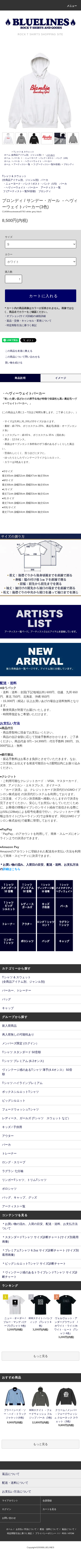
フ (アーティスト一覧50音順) (46, 164)
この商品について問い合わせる (22, 356)
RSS (64, 1533)
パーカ (17, 158)
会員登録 (47, 1500)
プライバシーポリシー (45, 1533)
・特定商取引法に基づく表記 (20, 325)
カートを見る (49, 1509)
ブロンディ (69, 164)
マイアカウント (10, 1500)
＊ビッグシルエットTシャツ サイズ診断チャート (34, 1263)
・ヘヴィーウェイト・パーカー (37, 161)
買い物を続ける (13, 362)
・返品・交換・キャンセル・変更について (28, 320)
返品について (68, 1529)
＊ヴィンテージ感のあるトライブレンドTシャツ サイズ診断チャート (39, 1274)
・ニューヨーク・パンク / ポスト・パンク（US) (45, 158)
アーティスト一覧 (22, 164)
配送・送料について (49, 1529)
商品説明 (20, 377)
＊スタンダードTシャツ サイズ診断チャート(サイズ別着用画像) (40, 1239)
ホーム (7, 155)
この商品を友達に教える (18, 350)
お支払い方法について (26, 1529)
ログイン (6, 1509)
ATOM (71, 1533)
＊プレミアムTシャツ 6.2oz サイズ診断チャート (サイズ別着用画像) (40, 1252)
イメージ (60, 377)
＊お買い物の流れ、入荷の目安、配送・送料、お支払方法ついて (40, 1226)
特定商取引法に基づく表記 (19, 1533)
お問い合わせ (9, 1518)
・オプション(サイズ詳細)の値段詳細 (25, 316)
